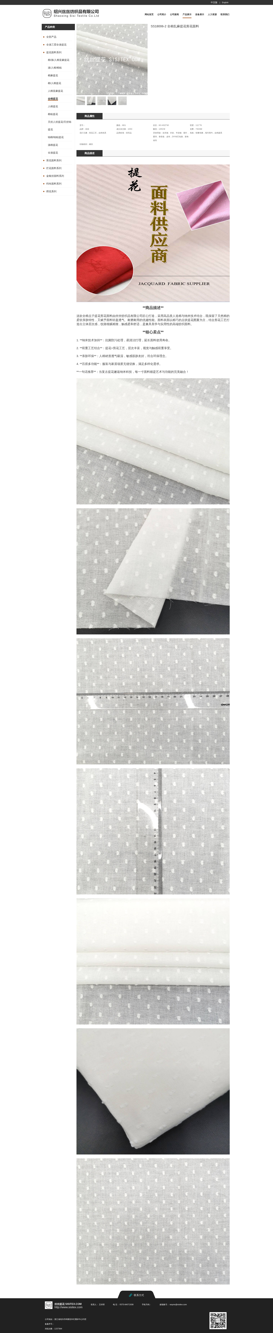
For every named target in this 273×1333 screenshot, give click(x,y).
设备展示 (199, 14)
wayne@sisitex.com (178, 1304)
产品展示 (187, 14)
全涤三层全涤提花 (56, 44)
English (225, 2)
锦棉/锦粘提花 (56, 137)
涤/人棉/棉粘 (55, 67)
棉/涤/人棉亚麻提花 (58, 60)
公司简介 (161, 14)
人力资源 (212, 14)
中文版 (214, 2)
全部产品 (51, 37)
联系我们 (225, 14)
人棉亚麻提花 (55, 91)
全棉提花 (53, 98)
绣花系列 (51, 191)
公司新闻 (174, 14)
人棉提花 (53, 106)
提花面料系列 (53, 52)
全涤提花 (53, 152)
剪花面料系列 (53, 160)
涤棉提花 (53, 145)
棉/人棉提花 (54, 83)
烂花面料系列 (53, 168)
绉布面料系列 (53, 183)
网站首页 (149, 14)
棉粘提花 (53, 114)
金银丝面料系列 (55, 176)
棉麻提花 (53, 75)
